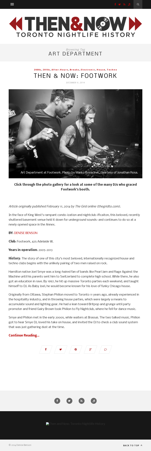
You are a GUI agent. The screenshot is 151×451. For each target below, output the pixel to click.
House (101, 69)
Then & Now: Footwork (75, 76)
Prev (15, 134)
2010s (46, 69)
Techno (112, 69)
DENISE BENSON (25, 233)
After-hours (60, 69)
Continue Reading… (24, 335)
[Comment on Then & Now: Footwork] (105, 350)
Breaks (74, 69)
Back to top (131, 445)
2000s (37, 69)
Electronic (88, 69)
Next (136, 134)
